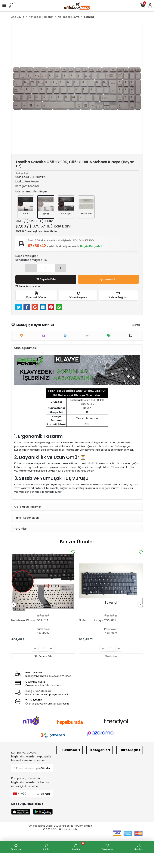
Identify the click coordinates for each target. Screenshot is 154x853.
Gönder (45, 768)
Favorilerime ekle (29, 286)
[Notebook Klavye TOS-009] (111, 581)
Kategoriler (99, 750)
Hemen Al (109, 279)
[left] (14, 604)
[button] (21, 88)
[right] (140, 604)
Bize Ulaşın (129, 750)
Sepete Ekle (48, 279)
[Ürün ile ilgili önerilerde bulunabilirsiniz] (131, 335)
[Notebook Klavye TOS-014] (43, 581)
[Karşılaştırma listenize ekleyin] (88, 335)
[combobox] (15, 793)
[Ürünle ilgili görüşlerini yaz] (66, 335)
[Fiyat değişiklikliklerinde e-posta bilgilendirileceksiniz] (109, 335)
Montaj (136, 324)
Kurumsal (69, 750)
